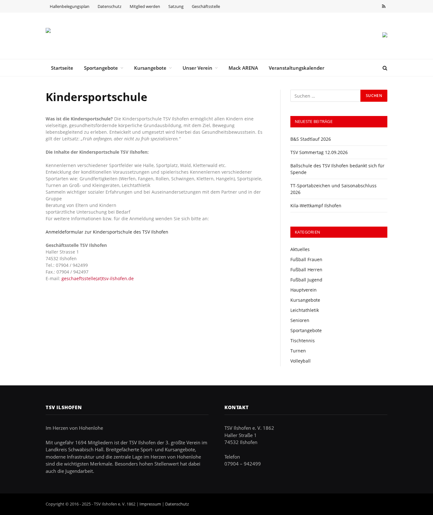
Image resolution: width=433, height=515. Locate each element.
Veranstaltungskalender (296, 68)
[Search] (384, 68)
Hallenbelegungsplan (69, 6)
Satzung (176, 6)
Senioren (299, 320)
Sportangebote (101, 68)
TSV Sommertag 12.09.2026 (319, 152)
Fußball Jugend (306, 280)
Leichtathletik (304, 310)
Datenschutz (109, 6)
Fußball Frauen (306, 259)
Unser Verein (197, 68)
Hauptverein (303, 290)
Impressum (150, 504)
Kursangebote (150, 68)
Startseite (62, 68)
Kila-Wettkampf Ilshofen (315, 206)
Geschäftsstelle (206, 6)
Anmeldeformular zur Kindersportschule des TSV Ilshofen (107, 232)
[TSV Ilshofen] (79, 36)
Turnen (298, 351)
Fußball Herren (306, 270)
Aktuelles (300, 249)
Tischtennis (302, 341)
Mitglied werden (145, 6)
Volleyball (300, 361)
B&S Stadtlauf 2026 (310, 139)
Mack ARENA (243, 68)
